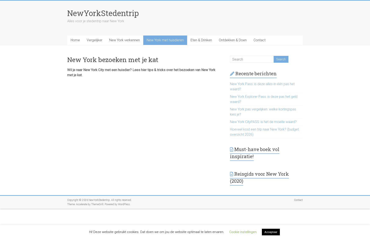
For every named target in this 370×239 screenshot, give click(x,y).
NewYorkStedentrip (103, 13)
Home (75, 40)
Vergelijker (94, 40)
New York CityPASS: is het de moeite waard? (263, 122)
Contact (260, 40)
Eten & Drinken (201, 40)
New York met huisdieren (165, 40)
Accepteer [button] (270, 232)
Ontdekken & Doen (233, 40)
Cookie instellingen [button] (243, 232)
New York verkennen (124, 40)
